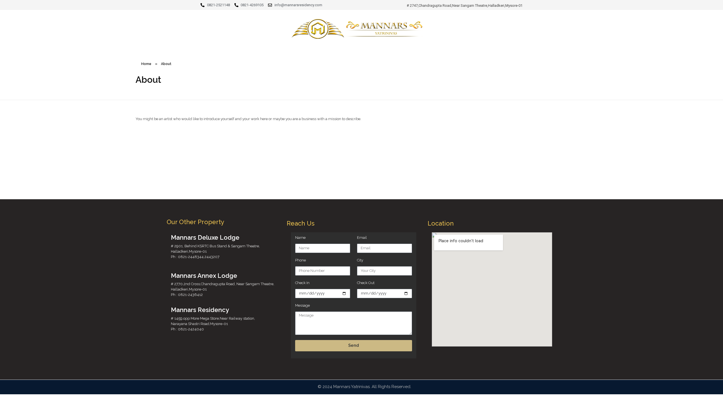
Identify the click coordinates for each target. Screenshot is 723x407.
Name (300, 237)
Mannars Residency (200, 309)
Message (302, 305)
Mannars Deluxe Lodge (205, 237)
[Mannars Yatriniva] (361, 31)
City (360, 260)
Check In (302, 283)
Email (362, 237)
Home (146, 64)
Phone (300, 260)
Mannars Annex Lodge (204, 275)
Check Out (365, 283)
